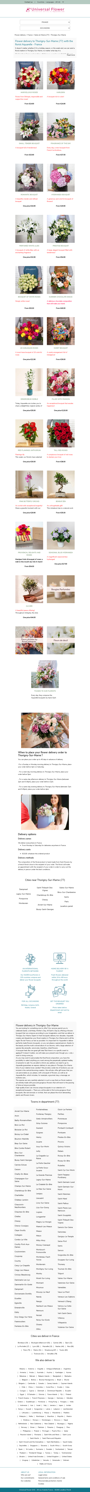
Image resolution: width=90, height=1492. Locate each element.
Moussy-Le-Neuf (43, 1292)
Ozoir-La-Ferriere (65, 1109)
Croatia (59, 1387)
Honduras (41, 1402)
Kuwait (28, 1409)
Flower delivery (20, 35)
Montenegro (46, 1420)
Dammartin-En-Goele (23, 1284)
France (30, 35)
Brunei (66, 1380)
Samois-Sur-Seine (65, 1227)
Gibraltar (70, 1398)
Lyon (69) (35, 1346)
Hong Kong (53, 1402)
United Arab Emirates (35, 1456)
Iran (31, 1405)
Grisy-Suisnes (41, 1123)
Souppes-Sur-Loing (66, 1259)
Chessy (45, 899)
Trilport (61, 1273)
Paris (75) (26, 1350)
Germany (60, 1398)
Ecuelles (18, 1298)
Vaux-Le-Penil (63, 1292)
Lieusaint (39, 1198)
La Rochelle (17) (23, 1346)
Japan (61, 1405)
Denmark (41, 1391)
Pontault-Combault (65, 1128)
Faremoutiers (20, 1321)
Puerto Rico (56, 1431)
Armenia (23, 1372)
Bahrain (32, 1376)
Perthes (61, 1114)
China (30, 1387)
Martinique (40, 1416)
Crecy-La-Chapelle (22, 1265)
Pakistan (41, 1427)
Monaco (36, 1420)
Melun (38, 1235)
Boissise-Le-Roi (21, 1129)
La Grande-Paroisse (44, 1175)
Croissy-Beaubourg (22, 1274)
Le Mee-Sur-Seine (43, 1189)
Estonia (41, 1394)
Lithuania (25, 1413)
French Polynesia (38, 1398)
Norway (24, 1427)
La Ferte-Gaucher (43, 1163)
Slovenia (44, 1445)
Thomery (61, 1264)
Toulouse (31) (39, 1354)
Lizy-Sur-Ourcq (42, 1207)
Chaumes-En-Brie (22, 1212)
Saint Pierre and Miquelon (51, 1438)
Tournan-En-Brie (64, 1269)
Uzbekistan (36, 1460)
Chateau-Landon (21, 1200)
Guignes (39, 1132)
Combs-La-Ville (21, 1239)
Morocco (57, 1420)
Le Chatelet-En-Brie (44, 1184)
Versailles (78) (52, 1354)
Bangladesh (57, 1376)
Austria (49, 1372)
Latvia (48, 1409)
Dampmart (23, 889)
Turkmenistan (66, 1453)
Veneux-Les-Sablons (66, 1297)
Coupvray (18, 1256)
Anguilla (40, 1369)
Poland (36, 1431)
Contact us (29, 2)
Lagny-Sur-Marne (23, 894)
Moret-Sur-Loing (43, 1278)
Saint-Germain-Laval (66, 1182)
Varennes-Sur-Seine (66, 1283)
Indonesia (23, 1405)
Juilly (38, 1151)
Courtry (18, 1261)
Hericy (38, 1137)
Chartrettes (19, 1195)
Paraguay (59, 1427)
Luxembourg (36, 1413)
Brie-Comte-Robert (22, 1148)
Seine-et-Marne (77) (41, 35)
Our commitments (27, 1478)
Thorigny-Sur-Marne (58, 35)
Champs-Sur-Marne (23, 1186)
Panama (50, 1427)
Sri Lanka (29, 1449)
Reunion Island (25, 1435)
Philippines (27, 1431)
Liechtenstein (68, 1409)
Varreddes (62, 1287)
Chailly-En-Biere (21, 1174)
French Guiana (23, 1398)
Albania (22, 1369)
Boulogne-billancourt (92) (40, 1343)
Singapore (34, 1445)
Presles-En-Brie (64, 1137)
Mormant (39, 1283)
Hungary (63, 1402)
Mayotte (60, 1416)
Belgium (25, 1380)
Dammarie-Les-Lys (22, 1280)
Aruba (31, 1372)
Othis (38, 1329)
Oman (32, 1427)
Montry (39, 1273)
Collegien (18, 1235)
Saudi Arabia (67, 1442)
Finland (68, 1394)
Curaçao (23, 1391)
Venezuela (56, 1460)
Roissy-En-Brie (64, 1155)
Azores (68, 1372)
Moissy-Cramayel (43, 1245)
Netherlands (22, 1424)
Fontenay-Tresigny (43, 1114)
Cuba (67, 1387)
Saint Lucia (67, 1435)
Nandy (38, 1297)
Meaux (39, 1231)
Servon (61, 1250)
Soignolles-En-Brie (65, 1255)
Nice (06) (70, 1346)
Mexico (69, 1416)
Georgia (50, 1398)
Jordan (68, 1405)
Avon (17, 1115)
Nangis (39, 1301)
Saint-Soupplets (64, 1215)
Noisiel (39, 1315)
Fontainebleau (42, 1109)
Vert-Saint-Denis (65, 1313)
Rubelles (61, 1165)
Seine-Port (62, 1241)
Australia (40, 1372)
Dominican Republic (54, 1391)
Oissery (39, 1324)
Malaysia (22, 1416)
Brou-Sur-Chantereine (67, 892)
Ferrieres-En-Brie (21, 1326)
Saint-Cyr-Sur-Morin (66, 1170)
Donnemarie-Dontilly (23, 1293)
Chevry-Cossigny (21, 1226)
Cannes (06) (57, 1343)
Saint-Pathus (63, 1203)
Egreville (18, 1303)
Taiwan (70, 1449)
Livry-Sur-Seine (42, 1203)
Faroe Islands (52, 1394)
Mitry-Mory (40, 1240)
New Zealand (49, 1424)
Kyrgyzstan (38, 1409)
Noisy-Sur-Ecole (43, 1320)
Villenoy (61, 1318)
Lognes (39, 1212)
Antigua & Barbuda (53, 1369)
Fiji (61, 1394)
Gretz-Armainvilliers (44, 1118)
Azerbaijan (59, 1372)
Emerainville (19, 1307)
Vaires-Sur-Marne (66, 887)
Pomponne (23, 898)
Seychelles (23, 1445)
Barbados (68, 1376)
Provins (61, 1142)
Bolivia (33, 1380)
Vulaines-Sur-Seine (66, 1327)
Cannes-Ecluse (21, 1165)
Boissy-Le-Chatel (22, 1134)
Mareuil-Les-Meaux (44, 1226)
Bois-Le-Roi (19, 1125)
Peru (68, 1427)
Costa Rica (50, 1387)
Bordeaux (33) (23, 1343)
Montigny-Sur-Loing (44, 1269)
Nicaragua (60, 1424)
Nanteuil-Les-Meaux (44, 1306)
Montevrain (23, 903)
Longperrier (40, 1216)
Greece (20, 1402)
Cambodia (31, 1383)
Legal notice (42, 1475)
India (71, 1402)
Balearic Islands (44, 1376)
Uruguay (25, 1460)
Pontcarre (62, 1132)
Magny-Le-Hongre (43, 1222)
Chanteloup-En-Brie (45, 895)
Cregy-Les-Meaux (22, 1270)
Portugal (45, 1431)
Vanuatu (46, 1460)
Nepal (66, 1420)
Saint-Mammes (64, 1194)
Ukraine (22, 1456)
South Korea (67, 1445)
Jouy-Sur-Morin (42, 1146)
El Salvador (31, 1394)
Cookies (41, 1484)
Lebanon (56, 1409)
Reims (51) (37, 1350)
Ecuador (68, 1391)
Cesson (18, 1169)
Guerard (39, 1128)
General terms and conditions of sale (51, 1478)
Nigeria (70, 1424)
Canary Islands (52, 1383)
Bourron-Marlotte (22, 1139)
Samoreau (62, 1232)
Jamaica (53, 1405)
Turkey (56, 1453)
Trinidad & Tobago (35, 1453)
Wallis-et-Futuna (45, 1464)
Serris (66, 897)
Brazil (59, 1380)
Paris (67, 901)
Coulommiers (20, 1251)
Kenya (20, 1409)
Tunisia (47, 1453)
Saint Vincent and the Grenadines (31, 1442)
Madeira (66, 1413)
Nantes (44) (59, 1346)
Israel (38, 1405)
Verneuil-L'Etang (64, 1301)
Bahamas (23, 1376)
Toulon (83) (63, 1350)
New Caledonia (35, 1424)
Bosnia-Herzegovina (46, 1380)
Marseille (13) (47, 1346)
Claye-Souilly (20, 1230)
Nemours (39, 1310)
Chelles (18, 1216)
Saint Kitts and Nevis (51, 1435)
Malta (31, 1416)
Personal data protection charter (50, 1481)
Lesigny (39, 1193)
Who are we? (26, 1475)
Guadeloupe (30, 1402)
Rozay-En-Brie (64, 1161)
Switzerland (59, 1449)
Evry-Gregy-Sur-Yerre (23, 1317)
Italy (45, 1405)
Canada (41, 1383)
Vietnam (66, 1460)
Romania (37, 1435)
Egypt (22, 1394)
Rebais (60, 1151)
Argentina (67, 1369)
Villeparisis (62, 1322)
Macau (46, 1413)
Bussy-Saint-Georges (45, 909)
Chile (23, 1387)
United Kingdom (53, 1456)
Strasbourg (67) (50, 1350)
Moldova (26, 1420)
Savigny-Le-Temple (66, 1236)
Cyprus (31, 1391)
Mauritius (50, 1416)
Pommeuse (62, 1118)
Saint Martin (34, 1438)
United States (67, 1456)
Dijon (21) (68, 1343)
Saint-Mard (62, 1198)
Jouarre (39, 1142)
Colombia (39, 1387)
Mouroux (39, 1287)
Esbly (17, 1312)
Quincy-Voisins (64, 1146)
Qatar (66, 1431)
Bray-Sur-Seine (21, 1143)
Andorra (31, 1369)
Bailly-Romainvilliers (23, 1120)
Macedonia (56, 1413)
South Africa (54, 1445)
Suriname (39, 1449)
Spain (21, 1449)
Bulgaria (21, 1383)
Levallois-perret (66, 906)
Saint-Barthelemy (53, 1442)
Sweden (49, 1449)
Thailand (22, 1453)
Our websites (26, 1481)
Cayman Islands (66, 1383)
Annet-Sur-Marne (45, 905)
